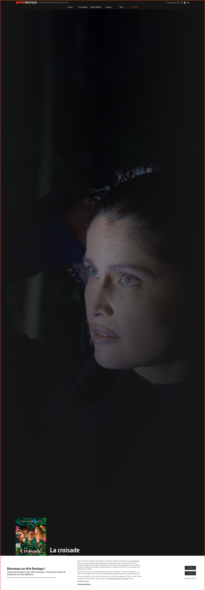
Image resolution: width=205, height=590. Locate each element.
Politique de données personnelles (118, 579)
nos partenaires (135, 561)
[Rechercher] (178, 2)
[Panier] (188, 2)
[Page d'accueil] (26, 3)
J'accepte (190, 568)
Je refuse (190, 573)
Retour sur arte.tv (171, 2)
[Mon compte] (185, 2)
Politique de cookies (83, 581)
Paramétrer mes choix (190, 578)
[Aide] (181, 2)
